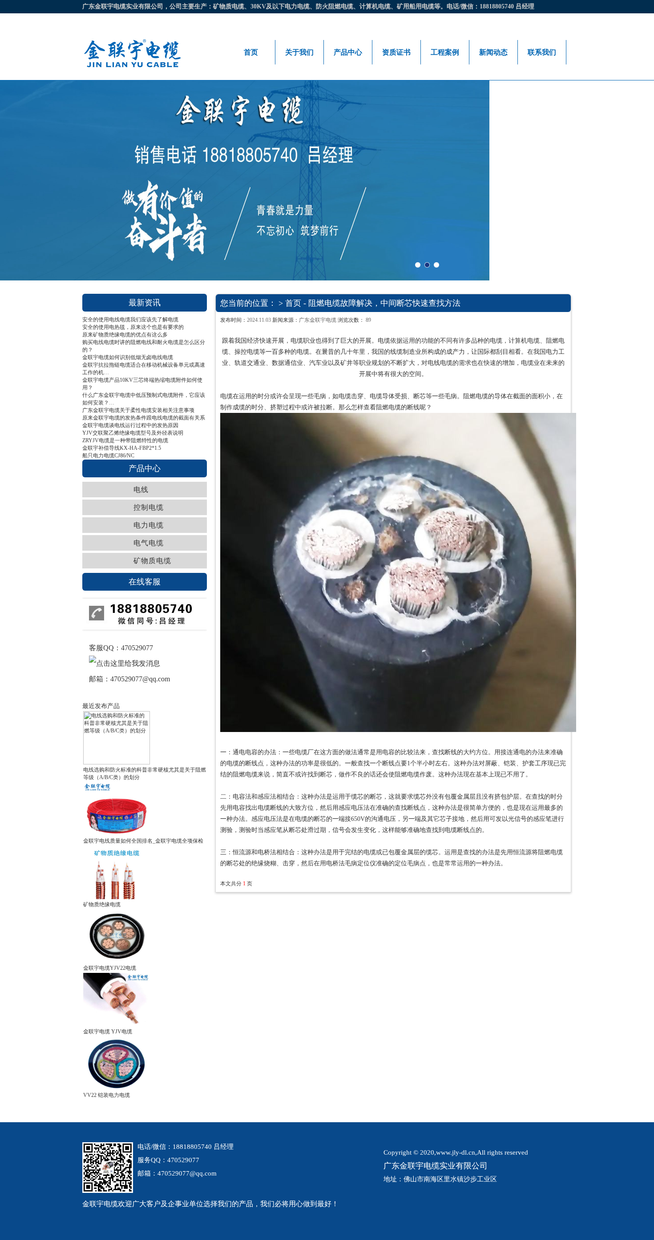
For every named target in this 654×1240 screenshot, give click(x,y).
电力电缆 (148, 525)
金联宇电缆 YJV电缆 (107, 1031)
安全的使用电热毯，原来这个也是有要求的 (133, 327)
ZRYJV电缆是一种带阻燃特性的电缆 (125, 440)
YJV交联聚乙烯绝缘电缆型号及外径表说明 (132, 433)
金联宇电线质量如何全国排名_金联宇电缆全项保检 (143, 841)
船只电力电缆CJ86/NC (108, 455)
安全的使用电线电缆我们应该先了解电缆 (130, 319)
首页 (251, 52)
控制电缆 (148, 507)
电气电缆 (148, 543)
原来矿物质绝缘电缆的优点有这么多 (125, 335)
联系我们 (542, 52)
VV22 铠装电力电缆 (106, 1095)
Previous (58, 180)
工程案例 (445, 52)
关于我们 (299, 52)
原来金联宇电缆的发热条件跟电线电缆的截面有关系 (143, 418)
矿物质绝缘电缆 (102, 904)
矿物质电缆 (152, 560)
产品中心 (348, 52)
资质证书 (396, 52)
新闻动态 (493, 52)
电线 (141, 489)
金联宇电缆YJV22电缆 (109, 968)
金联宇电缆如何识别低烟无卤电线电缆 (127, 357)
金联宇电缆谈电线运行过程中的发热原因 (130, 425)
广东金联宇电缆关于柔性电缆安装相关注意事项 (138, 410)
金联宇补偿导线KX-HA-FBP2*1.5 (121, 448)
